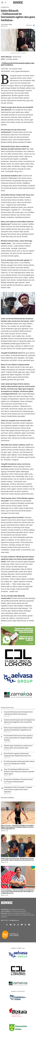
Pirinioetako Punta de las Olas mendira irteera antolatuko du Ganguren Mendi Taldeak (18, 738)
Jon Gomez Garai (6, 24)
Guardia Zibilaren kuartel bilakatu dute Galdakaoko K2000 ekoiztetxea (18, 996)
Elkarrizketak (5, 7)
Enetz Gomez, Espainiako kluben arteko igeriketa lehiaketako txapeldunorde (18, 1018)
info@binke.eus (14, 920)
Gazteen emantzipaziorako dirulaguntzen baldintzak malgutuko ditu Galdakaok (18, 1007)
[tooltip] (6, 924)
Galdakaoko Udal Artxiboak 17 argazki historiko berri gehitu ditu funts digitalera (18, 789)
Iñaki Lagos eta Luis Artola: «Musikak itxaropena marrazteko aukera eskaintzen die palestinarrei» (17, 859)
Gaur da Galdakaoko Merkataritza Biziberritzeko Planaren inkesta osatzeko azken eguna (19, 772)
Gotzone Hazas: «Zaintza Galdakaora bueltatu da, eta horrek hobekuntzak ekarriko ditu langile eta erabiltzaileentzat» (17, 891)
